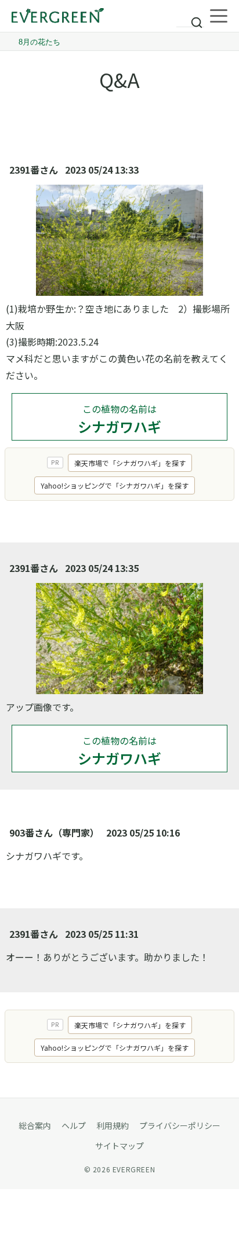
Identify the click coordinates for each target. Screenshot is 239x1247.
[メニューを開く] (218, 16)
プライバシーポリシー (179, 1125)
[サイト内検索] (190, 17)
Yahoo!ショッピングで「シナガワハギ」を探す (115, 485)
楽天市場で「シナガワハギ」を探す (130, 463)
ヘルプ (73, 1125)
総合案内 (35, 1125)
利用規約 (112, 1125)
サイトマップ (119, 1145)
